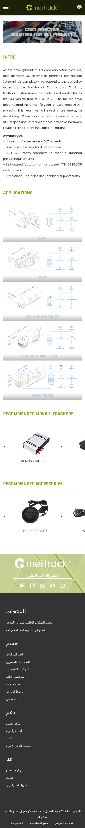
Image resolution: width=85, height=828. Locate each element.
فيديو (9, 738)
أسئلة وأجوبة (14, 731)
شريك (10, 778)
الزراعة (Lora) (15, 691)
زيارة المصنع (13, 770)
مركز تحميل (13, 723)
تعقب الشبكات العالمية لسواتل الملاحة (29, 622)
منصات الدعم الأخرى (18, 746)
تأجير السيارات (15, 654)
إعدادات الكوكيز (64, 823)
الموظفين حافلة (15, 677)
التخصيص (11, 699)
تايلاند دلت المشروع (18, 662)
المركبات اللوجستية (18, 669)
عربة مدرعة (13, 684)
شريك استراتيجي (16, 785)
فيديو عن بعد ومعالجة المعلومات (25, 630)
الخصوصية (17, 823)
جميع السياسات (39, 823)
